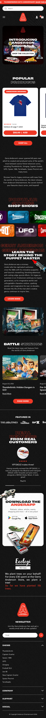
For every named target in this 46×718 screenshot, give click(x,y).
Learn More (14, 299)
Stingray (5, 664)
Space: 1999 (6, 658)
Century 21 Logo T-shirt (13, 127)
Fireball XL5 (7, 668)
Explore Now (23, 50)
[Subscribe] (41, 635)
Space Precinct (8, 678)
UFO (4, 661)
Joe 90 (4, 671)
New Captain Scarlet (10, 675)
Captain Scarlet (8, 654)
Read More (23, 401)
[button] (3, 17)
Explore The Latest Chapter (23, 331)
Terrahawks (6, 682)
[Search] (5, 8)
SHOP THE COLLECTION (32, 2)
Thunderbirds (7, 651)
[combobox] (23, 8)
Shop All (22, 143)
